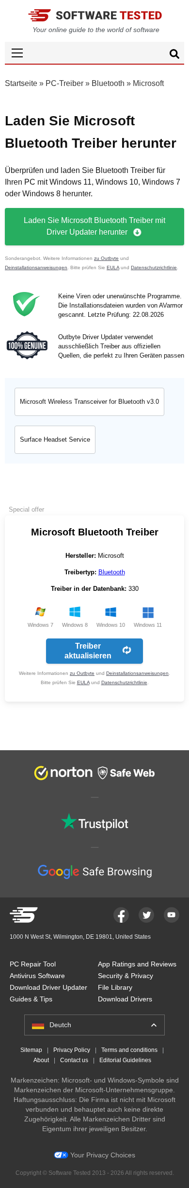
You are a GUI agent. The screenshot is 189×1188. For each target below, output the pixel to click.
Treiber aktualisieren (87, 651)
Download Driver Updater (48, 987)
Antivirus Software (37, 976)
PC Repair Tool (33, 964)
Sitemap (31, 1050)
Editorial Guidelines (125, 1060)
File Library (115, 987)
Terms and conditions (129, 1050)
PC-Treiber (64, 83)
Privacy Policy (71, 1050)
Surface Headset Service (55, 439)
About (41, 1060)
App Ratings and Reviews (137, 964)
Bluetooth (108, 83)
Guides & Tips (31, 999)
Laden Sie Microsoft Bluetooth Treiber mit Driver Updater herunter (94, 226)
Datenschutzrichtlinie (154, 267)
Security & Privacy (125, 976)
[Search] (174, 55)
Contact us (74, 1060)
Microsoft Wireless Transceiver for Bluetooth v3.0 (89, 401)
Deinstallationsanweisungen (36, 267)
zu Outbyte (106, 258)
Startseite (21, 83)
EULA (113, 267)
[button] (94, 53)
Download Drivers (125, 999)
